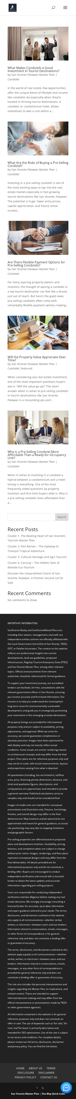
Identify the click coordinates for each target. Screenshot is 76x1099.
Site (44, 1093)
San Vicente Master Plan (25, 1093)
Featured (26, 368)
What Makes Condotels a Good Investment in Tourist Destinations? (33, 69)
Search (61, 517)
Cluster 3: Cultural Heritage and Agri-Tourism (37, 557)
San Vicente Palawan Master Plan (33, 75)
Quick (55, 1093)
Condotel (13, 79)
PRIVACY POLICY (25, 1077)
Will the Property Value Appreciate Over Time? (37, 358)
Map (49, 1093)
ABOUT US (35, 1068)
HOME (20, 1068)
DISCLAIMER (46, 1072)
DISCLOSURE (26, 1072)
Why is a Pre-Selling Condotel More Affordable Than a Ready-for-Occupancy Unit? (37, 455)
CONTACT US (48, 1077)
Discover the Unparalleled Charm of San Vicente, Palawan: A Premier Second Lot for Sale (35, 578)
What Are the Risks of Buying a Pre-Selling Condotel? (38, 164)
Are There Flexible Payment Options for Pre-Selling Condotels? (36, 263)
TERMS (51, 1068)
